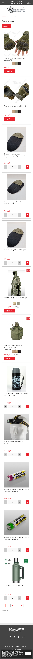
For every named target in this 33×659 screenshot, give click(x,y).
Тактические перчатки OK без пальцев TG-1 (14, 59)
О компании (9, 647)
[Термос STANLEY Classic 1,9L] (16, 570)
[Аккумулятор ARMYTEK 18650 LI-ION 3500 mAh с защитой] (16, 474)
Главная (4, 16)
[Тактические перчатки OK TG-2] (16, 91)
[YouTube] (18, 636)
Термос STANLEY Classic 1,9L (13, 585)
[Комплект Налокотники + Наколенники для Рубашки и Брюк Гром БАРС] (16, 139)
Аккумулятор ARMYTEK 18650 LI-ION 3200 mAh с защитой (16, 538)
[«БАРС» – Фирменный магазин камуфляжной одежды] (16, 12)
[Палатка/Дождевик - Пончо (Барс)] (16, 283)
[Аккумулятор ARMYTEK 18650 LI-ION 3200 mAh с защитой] (16, 522)
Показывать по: (7, 610)
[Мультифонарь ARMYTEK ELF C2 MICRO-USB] (16, 427)
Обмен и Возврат (20, 647)
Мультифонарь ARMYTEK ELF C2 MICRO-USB (15, 442)
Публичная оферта (16, 649)
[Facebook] (14, 636)
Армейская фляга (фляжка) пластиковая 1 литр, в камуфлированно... (13, 347)
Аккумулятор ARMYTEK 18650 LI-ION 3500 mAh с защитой (16, 490)
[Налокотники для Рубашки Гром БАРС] (16, 235)
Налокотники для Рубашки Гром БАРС (15, 251)
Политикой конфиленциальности (9, 656)
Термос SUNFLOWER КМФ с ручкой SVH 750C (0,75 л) (16, 394)
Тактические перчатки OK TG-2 (15, 106)
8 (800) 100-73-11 (16, 3)
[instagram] (22, 636)
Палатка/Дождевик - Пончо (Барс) (15, 298)
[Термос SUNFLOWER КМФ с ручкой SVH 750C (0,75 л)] (16, 379)
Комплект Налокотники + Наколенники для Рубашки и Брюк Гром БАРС (16, 156)
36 (21, 605)
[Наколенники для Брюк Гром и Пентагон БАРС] (16, 187)
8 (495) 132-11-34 (16, 1)
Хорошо (28, 653)
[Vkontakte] (10, 636)
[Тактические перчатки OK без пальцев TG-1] (16, 43)
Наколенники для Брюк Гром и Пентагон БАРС (14, 203)
